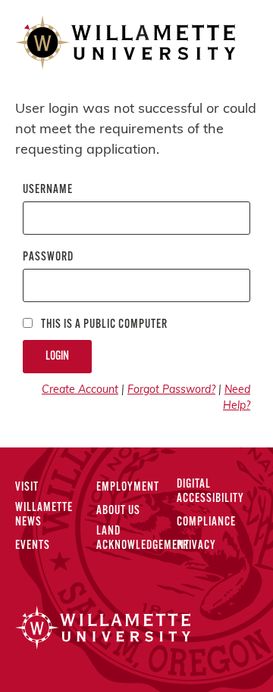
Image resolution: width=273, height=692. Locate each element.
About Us (118, 511)
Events (32, 546)
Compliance (206, 522)
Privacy (196, 546)
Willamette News (44, 515)
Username (48, 190)
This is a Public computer (103, 325)
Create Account (80, 390)
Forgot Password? (171, 390)
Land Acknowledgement (143, 538)
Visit (27, 488)
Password (48, 257)
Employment (127, 488)
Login (57, 357)
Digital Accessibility (210, 491)
